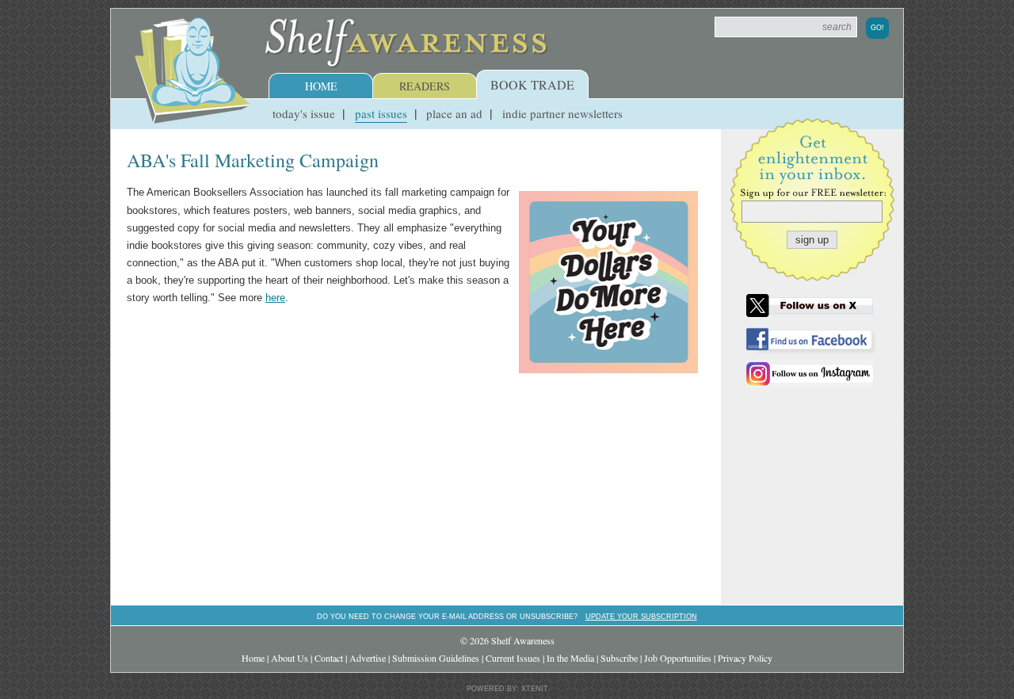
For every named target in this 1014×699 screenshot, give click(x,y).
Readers (424, 86)
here (275, 298)
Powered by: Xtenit (507, 689)
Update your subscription (641, 616)
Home (321, 86)
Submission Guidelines (435, 657)
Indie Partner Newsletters (562, 113)
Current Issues (513, 657)
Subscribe (619, 657)
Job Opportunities (677, 657)
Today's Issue (304, 113)
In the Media (570, 657)
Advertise (367, 657)
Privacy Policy (745, 657)
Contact (328, 657)
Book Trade (532, 84)
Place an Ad (454, 113)
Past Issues (381, 113)
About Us (289, 657)
